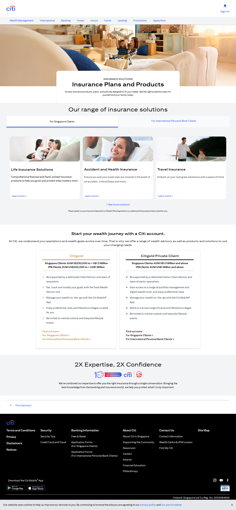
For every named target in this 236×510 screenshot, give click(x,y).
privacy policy (148, 504)
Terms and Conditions (20, 430)
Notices (11, 449)
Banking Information (85, 430)
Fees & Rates (78, 436)
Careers (127, 453)
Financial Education (134, 465)
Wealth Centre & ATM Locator (176, 442)
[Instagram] (215, 480)
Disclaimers (14, 443)
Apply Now (159, 20)
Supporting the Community (138, 442)
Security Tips (47, 436)
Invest (80, 20)
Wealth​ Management (21, 20)
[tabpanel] (118, 174)
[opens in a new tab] (10, 8)
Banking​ (66, 20)
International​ (47, 20)
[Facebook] (228, 480)
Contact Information (171, 436)
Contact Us (166, 430)
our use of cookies (171, 504)
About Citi (129, 430)
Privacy (11, 436)
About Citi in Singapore (136, 436)
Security (46, 430)
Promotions (140, 20)
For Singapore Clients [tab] (62, 121)
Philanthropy (130, 471)
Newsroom (129, 448)
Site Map (204, 430)
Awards (127, 459)
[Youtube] (221, 480)
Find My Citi (166, 448)
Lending (122, 20)
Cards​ (107, 20)
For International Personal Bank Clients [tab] (173, 120)
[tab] (21, 20)
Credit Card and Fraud (53, 442)
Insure (94, 20)
